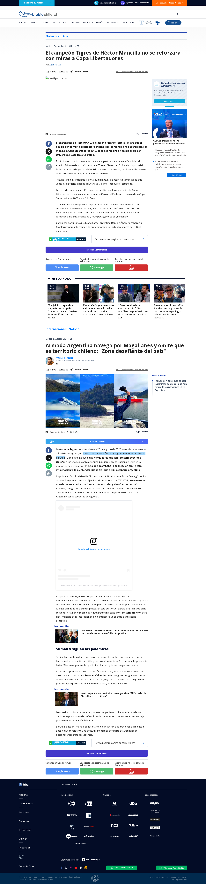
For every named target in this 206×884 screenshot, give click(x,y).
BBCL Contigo (129, 22)
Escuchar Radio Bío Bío (170, 3)
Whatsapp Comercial (124, 867)
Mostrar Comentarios (96, 250)
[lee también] (67, 636)
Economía (63, 22)
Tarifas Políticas (26, 866)
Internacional (49, 22)
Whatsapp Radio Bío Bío (173, 868)
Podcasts (23, 22)
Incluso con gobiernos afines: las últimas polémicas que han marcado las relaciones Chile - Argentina (114, 632)
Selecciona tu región (33, 2)
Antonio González (64, 357)
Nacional (35, 22)
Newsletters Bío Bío (108, 3)
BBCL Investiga (113, 22)
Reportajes (24, 847)
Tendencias (88, 22)
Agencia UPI (55, 65)
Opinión (99, 22)
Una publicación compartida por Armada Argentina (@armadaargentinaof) (94, 585)
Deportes (75, 22)
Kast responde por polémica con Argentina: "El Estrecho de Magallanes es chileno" (113, 695)
